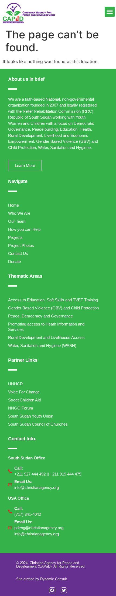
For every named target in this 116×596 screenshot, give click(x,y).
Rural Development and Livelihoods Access (46, 337)
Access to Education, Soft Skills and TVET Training (53, 300)
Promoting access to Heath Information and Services (46, 327)
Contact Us (18, 253)
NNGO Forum (20, 408)
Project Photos (21, 245)
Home (13, 205)
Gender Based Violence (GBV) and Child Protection (53, 308)
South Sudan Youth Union (30, 416)
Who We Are (19, 213)
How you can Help (24, 229)
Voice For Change (24, 392)
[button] (110, 12)
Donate (14, 261)
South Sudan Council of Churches (38, 424)
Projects (15, 237)
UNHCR (15, 384)
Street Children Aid (24, 400)
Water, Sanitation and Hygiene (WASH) (42, 345)
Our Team (17, 221)
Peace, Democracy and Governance (40, 316)
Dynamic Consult (53, 579)
